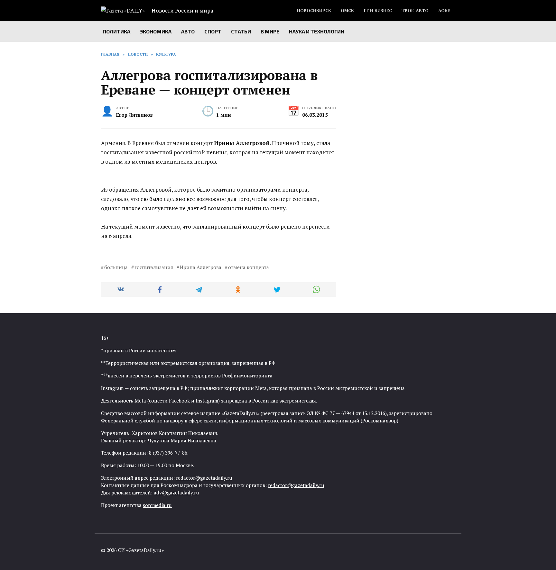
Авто (188, 31)
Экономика (155, 31)
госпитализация (153, 267)
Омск (347, 11)
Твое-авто (415, 11)
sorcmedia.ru (157, 505)
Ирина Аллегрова (200, 267)
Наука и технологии (316, 31)
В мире (270, 31)
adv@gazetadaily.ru (176, 492)
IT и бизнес (378, 11)
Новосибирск (314, 11)
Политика (116, 31)
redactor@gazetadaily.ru (204, 478)
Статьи (241, 31)
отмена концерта (248, 267)
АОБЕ (444, 11)
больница (116, 267)
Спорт (212, 31)
